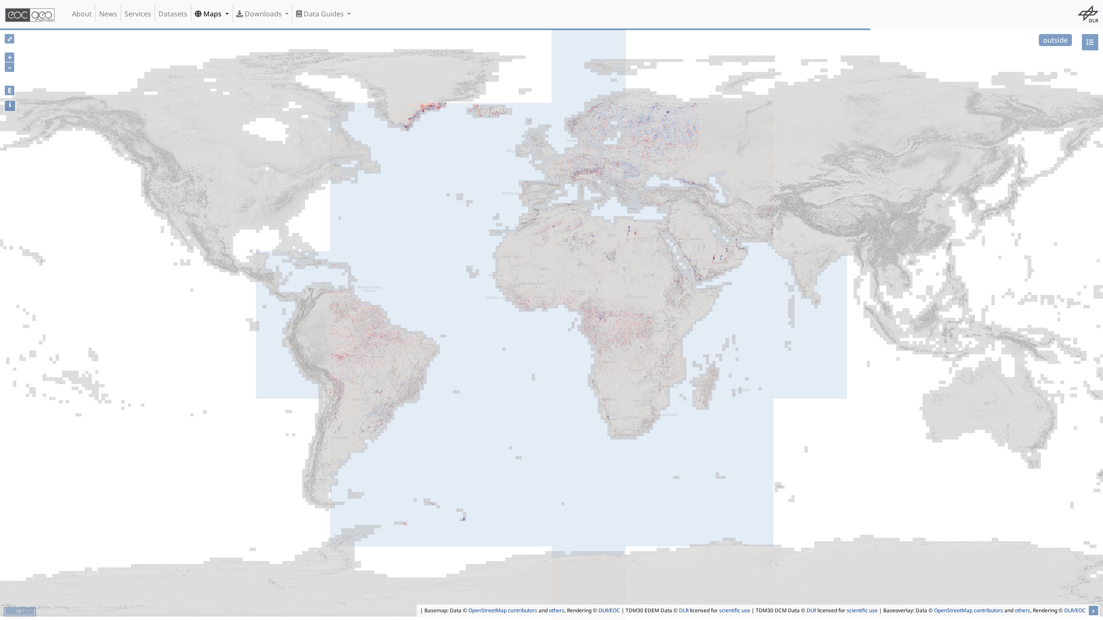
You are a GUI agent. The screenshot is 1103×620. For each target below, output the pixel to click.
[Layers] (1090, 42)
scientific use (734, 610)
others (556, 610)
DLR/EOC (609, 610)
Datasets (173, 14)
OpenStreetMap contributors (502, 610)
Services (138, 14)
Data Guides (324, 14)
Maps (212, 14)
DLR (684, 610)
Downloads (263, 14)
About (82, 14)
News (108, 14)
